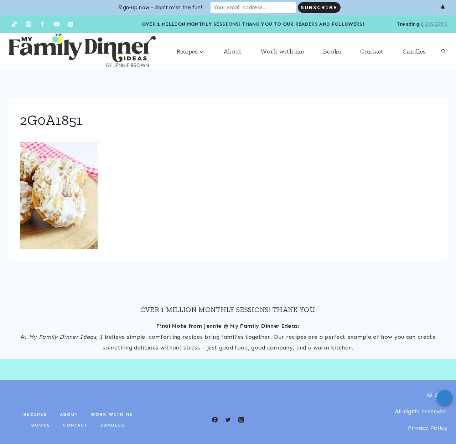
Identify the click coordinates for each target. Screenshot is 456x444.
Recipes (35, 414)
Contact (371, 51)
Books (332, 51)
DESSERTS (434, 24)
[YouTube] (56, 24)
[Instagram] (28, 24)
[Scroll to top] (439, 417)
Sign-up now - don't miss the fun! (160, 7)
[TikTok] (14, 24)
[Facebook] (42, 24)
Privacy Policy (427, 427)
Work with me (282, 51)
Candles (414, 51)
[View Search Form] (443, 51)
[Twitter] (228, 419)
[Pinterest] (70, 24)
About (232, 51)
